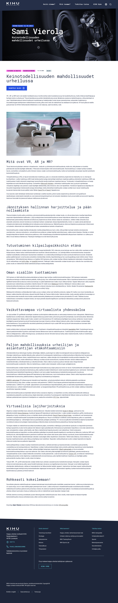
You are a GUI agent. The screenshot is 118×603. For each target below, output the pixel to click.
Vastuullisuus (42, 546)
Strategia (41, 536)
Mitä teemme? (64, 528)
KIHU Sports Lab (64, 542)
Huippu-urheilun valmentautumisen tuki (71, 533)
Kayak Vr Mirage (68, 411)
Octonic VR (72, 454)
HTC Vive (56, 397)
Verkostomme (43, 539)
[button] (106, 4)
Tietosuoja (37, 592)
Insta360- (35, 261)
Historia (41, 542)
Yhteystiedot (42, 549)
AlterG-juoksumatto (65, 449)
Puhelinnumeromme (17, 547)
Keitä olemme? (43, 528)
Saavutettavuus (25, 592)
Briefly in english (11, 592)
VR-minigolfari (63, 505)
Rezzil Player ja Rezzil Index (62, 415)
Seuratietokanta (96, 546)
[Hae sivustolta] (110, 4)
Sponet (94, 539)
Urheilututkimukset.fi (98, 536)
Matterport (55, 284)
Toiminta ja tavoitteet (45, 533)
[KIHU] (12, 3)
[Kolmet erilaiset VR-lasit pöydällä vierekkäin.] (43, 134)
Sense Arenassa (23, 413)
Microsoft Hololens (47, 183)
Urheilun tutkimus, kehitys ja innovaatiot (71, 536)
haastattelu (72, 329)
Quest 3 (48, 190)
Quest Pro (41, 190)
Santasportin (89, 286)
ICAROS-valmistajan (12, 380)
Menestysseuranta (97, 542)
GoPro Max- (25, 261)
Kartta (12, 542)
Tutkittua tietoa (96, 528)
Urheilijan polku (96, 549)
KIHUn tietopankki (97, 533)
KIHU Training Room (65, 539)
